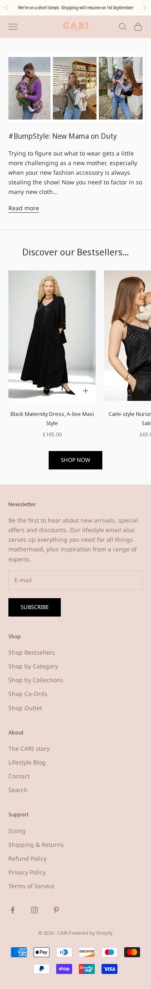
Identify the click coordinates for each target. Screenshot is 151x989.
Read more (23, 208)
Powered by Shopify (90, 933)
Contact (19, 776)
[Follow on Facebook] (12, 910)
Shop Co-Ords (27, 694)
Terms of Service (31, 886)
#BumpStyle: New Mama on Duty (62, 136)
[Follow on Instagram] (34, 910)
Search (18, 790)
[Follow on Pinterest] (56, 910)
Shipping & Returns (36, 845)
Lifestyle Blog (27, 762)
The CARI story (28, 748)
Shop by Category (33, 666)
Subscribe (35, 607)
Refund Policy (27, 858)
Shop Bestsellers (31, 652)
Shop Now (75, 460)
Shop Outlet (25, 708)
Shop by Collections (35, 680)
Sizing (17, 831)
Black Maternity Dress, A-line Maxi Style (52, 418)
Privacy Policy (27, 872)
